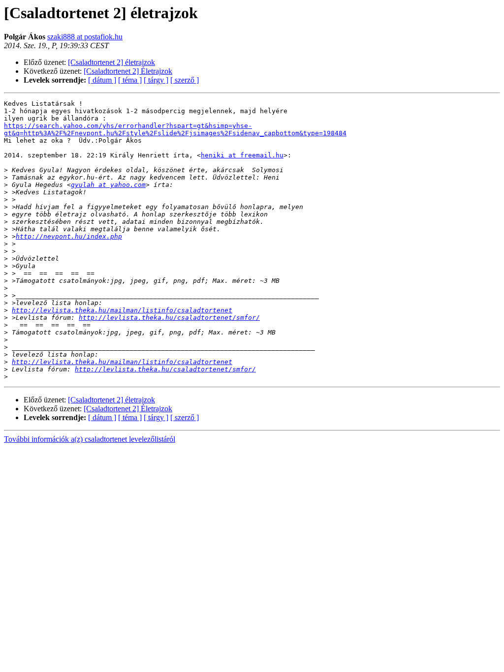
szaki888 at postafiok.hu (85, 36)
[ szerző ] (184, 80)
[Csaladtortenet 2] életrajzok (111, 62)
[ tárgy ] (156, 80)
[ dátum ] (102, 80)
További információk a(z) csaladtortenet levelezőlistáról (89, 439)
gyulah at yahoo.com (108, 184)
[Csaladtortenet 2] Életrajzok (128, 71)
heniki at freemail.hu (242, 155)
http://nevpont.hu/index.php (69, 236)
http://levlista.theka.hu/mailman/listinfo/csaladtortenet (122, 310)
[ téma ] (130, 80)
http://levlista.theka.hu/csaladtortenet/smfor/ (169, 317)
